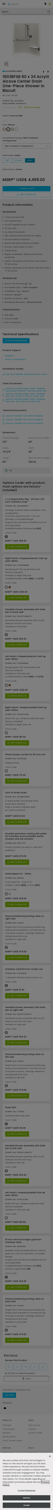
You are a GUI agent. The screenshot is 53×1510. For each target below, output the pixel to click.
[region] (26, 1481)
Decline (26, 1498)
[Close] (50, 1456)
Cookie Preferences (26, 1490)
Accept (26, 1505)
